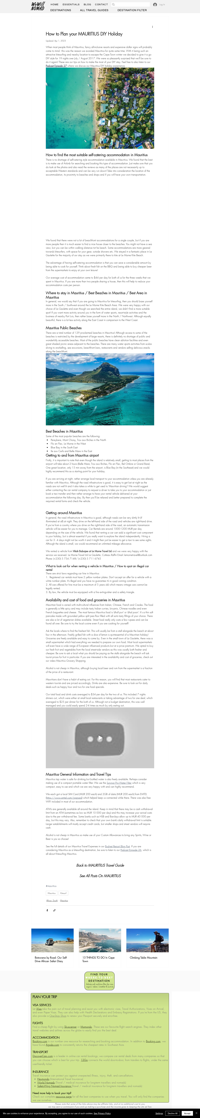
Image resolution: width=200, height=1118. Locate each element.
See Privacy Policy (102, 1113)
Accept (187, 1113)
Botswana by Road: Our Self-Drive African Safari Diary (51, 959)
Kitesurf (63, 893)
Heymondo (43, 1079)
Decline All (172, 1113)
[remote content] (100, 207)
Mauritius (51, 893)
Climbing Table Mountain (143, 957)
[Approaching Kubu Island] (52, 940)
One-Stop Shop (57, 1016)
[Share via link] (54, 910)
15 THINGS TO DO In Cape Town (98, 959)
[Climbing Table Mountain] (147, 940)
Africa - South (52, 900)
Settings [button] (159, 1113)
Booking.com (153, 1041)
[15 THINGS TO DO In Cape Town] (100, 940)
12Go (84, 1060)
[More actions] (152, 27)
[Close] (196, 1113)
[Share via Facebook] (47, 910)
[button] (71, 4)
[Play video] (100, 737)
